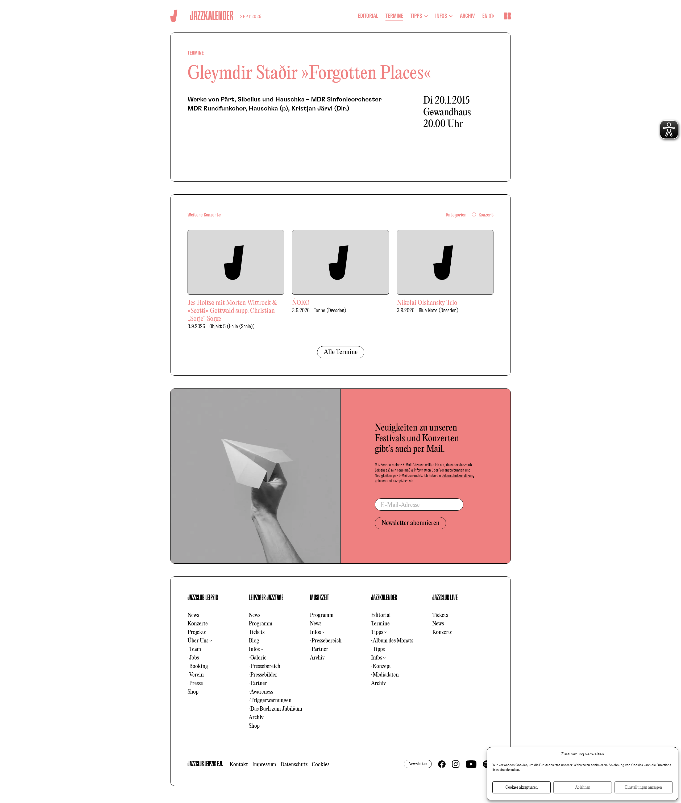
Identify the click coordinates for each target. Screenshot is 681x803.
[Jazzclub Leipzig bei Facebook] (442, 764)
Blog (254, 641)
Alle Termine (341, 352)
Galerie (258, 658)
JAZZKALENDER (384, 598)
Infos (254, 649)
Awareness (261, 692)
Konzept (382, 666)
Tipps (377, 632)
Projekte (197, 632)
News (193, 615)
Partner (258, 683)
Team (195, 649)
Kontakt (239, 764)
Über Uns (198, 641)
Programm (260, 624)
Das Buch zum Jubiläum (276, 709)
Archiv (256, 717)
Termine (380, 624)
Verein (196, 675)
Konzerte (198, 624)
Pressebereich (265, 666)
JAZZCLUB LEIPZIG (203, 598)
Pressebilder (263, 675)
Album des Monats (393, 641)
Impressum (264, 764)
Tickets (256, 632)
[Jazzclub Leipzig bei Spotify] (486, 764)
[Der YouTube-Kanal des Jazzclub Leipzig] (471, 764)
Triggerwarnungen (271, 700)
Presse (196, 683)
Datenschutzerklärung (458, 475)
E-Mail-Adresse (400, 505)
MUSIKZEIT (319, 598)
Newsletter (417, 764)
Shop (193, 692)
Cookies (320, 764)
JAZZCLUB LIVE (445, 598)
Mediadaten (386, 675)
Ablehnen (582, 787)
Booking (198, 666)
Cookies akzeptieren (521, 787)
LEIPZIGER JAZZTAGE (266, 598)
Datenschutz (294, 764)
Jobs (194, 658)
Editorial (381, 615)
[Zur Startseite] (173, 16)
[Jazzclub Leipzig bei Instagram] (455, 764)
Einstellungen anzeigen (643, 787)
